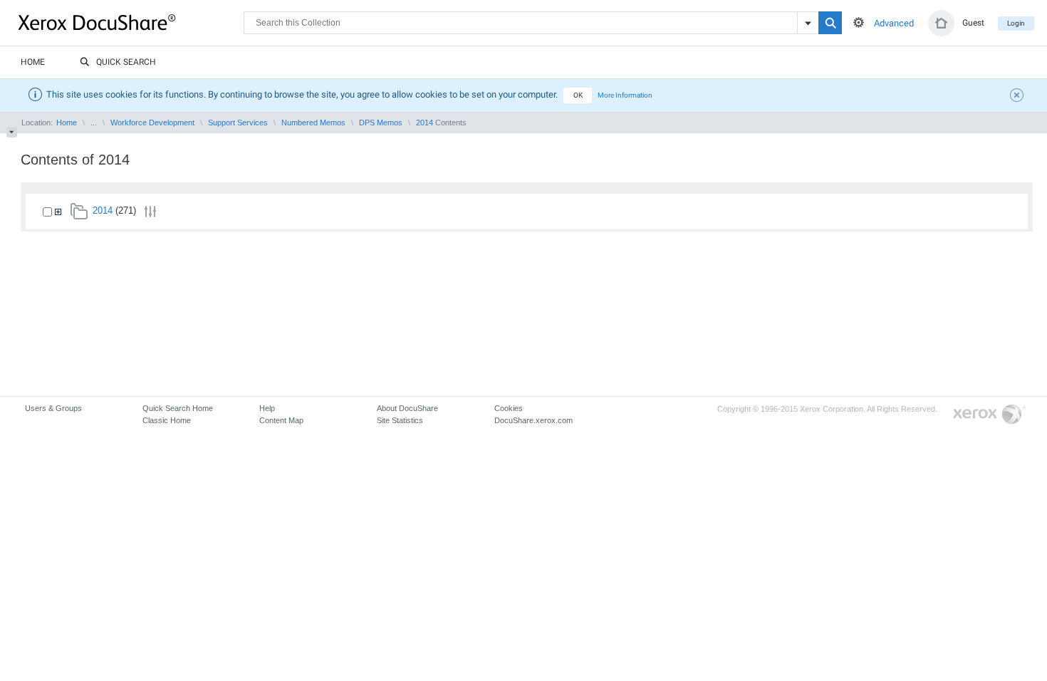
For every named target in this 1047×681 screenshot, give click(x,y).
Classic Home (166, 420)
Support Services (238, 122)
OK (578, 95)
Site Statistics (400, 420)
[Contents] (58, 212)
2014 (424, 122)
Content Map (281, 420)
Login (1016, 23)
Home (33, 62)
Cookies (508, 408)
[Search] (830, 22)
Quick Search (126, 62)
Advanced (894, 23)
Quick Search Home (177, 408)
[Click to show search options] (858, 22)
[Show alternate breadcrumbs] (11, 132)
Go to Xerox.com (989, 415)
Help (267, 408)
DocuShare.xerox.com (533, 420)
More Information (625, 95)
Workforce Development (152, 122)
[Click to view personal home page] (941, 23)
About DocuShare (407, 408)
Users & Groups (53, 408)
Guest (973, 23)
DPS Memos (380, 122)
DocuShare (131, 22)
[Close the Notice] (1018, 96)
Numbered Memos (313, 122)
